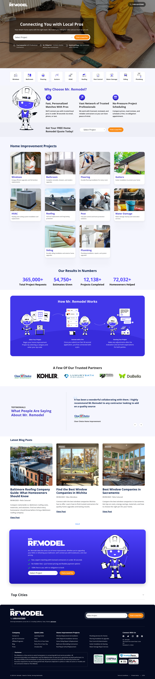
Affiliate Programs (17, 641)
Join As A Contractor (18, 638)
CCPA (143, 675)
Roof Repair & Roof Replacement (66, 647)
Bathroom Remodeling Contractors (67, 644)
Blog (13, 644)
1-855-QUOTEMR (138, 4)
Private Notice (135, 675)
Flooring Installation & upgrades (99, 638)
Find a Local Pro (82, 37)
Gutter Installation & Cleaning (99, 644)
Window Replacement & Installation (67, 636)
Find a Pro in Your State (41, 641)
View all (77, 524)
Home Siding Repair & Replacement (67, 641)
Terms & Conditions (123, 675)
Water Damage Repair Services (99, 647)
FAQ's (36, 638)
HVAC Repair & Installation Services (67, 638)
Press (14, 647)
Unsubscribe (38, 647)
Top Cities (19, 594)
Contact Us (15, 636)
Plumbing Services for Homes (98, 636)
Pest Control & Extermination (98, 641)
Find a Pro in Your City (41, 644)
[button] (135, 425)
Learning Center (39, 636)
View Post (15, 517)
